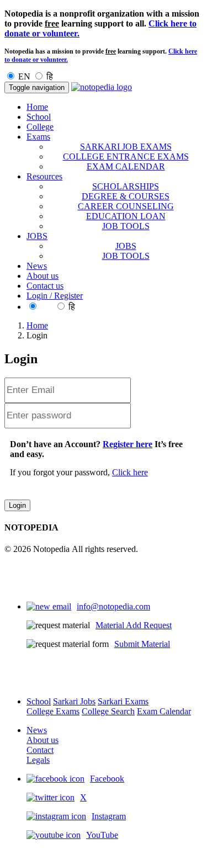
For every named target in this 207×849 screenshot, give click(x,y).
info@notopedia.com (113, 606)
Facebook (107, 778)
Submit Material (142, 644)
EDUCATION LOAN (126, 216)
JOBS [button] (36, 236)
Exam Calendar (164, 711)
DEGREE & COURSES (125, 196)
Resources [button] (44, 176)
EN (24, 76)
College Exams (52, 711)
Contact (40, 750)
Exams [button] (38, 136)
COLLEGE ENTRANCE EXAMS (126, 156)
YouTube (102, 835)
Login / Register (54, 295)
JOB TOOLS (126, 226)
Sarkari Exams (123, 701)
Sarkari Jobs (74, 701)
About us (42, 275)
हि (49, 76)
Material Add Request (133, 625)
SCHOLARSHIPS (125, 186)
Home (37, 107)
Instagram (109, 816)
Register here (127, 444)
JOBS (125, 246)
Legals (38, 760)
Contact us (44, 285)
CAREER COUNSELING (126, 206)
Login (17, 505)
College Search (108, 711)
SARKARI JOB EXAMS (126, 146)
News (36, 265)
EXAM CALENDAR (126, 166)
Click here (130, 472)
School (38, 116)
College (40, 126)
